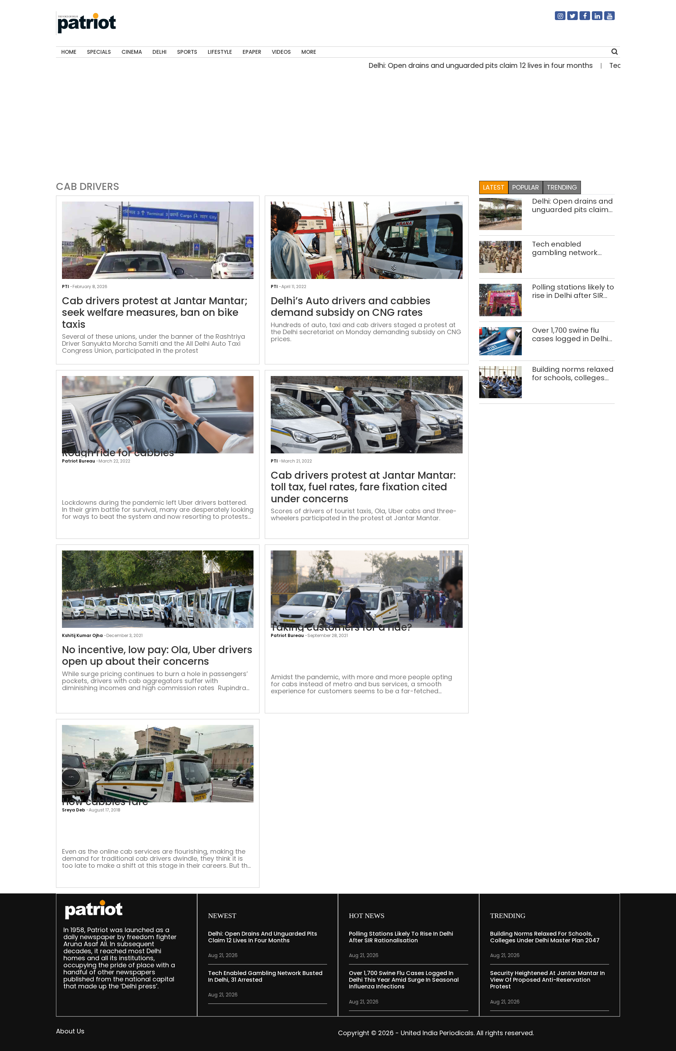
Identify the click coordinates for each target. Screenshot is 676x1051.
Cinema (131, 52)
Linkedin (593, 18)
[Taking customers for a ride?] (366, 613)
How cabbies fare (105, 802)
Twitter (568, 18)
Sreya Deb (73, 810)
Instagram (556, 18)
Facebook (580, 18)
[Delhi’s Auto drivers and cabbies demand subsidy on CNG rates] (366, 250)
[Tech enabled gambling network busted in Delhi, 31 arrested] (500, 256)
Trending (562, 187)
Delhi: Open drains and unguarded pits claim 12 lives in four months (450, 65)
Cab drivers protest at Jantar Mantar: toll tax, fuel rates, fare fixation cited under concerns (363, 487)
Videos (281, 52)
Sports (187, 52)
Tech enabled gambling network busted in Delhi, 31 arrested (564, 248)
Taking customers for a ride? (341, 627)
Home (68, 52)
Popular (525, 187)
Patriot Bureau (78, 461)
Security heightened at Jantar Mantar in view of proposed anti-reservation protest (547, 980)
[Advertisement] (335, 123)
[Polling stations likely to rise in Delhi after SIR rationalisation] (500, 299)
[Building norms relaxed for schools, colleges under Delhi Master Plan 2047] (500, 381)
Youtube (605, 18)
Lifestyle (220, 52)
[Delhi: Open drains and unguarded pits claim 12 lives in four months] (500, 213)
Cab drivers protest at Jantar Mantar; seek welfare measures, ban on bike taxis (155, 313)
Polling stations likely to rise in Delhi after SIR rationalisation (573, 291)
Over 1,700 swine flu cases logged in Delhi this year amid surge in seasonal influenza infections (572, 334)
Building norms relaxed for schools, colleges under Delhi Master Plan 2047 (573, 373)
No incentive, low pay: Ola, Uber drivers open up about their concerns (157, 656)
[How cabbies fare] (158, 796)
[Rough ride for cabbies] (158, 426)
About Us (70, 1031)
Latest (494, 187)
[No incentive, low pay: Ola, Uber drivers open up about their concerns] (158, 607)
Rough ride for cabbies (118, 453)
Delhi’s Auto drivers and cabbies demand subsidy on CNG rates (351, 307)
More (308, 52)
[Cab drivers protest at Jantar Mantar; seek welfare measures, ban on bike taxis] (158, 272)
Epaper (252, 52)
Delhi (159, 52)
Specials (99, 52)
